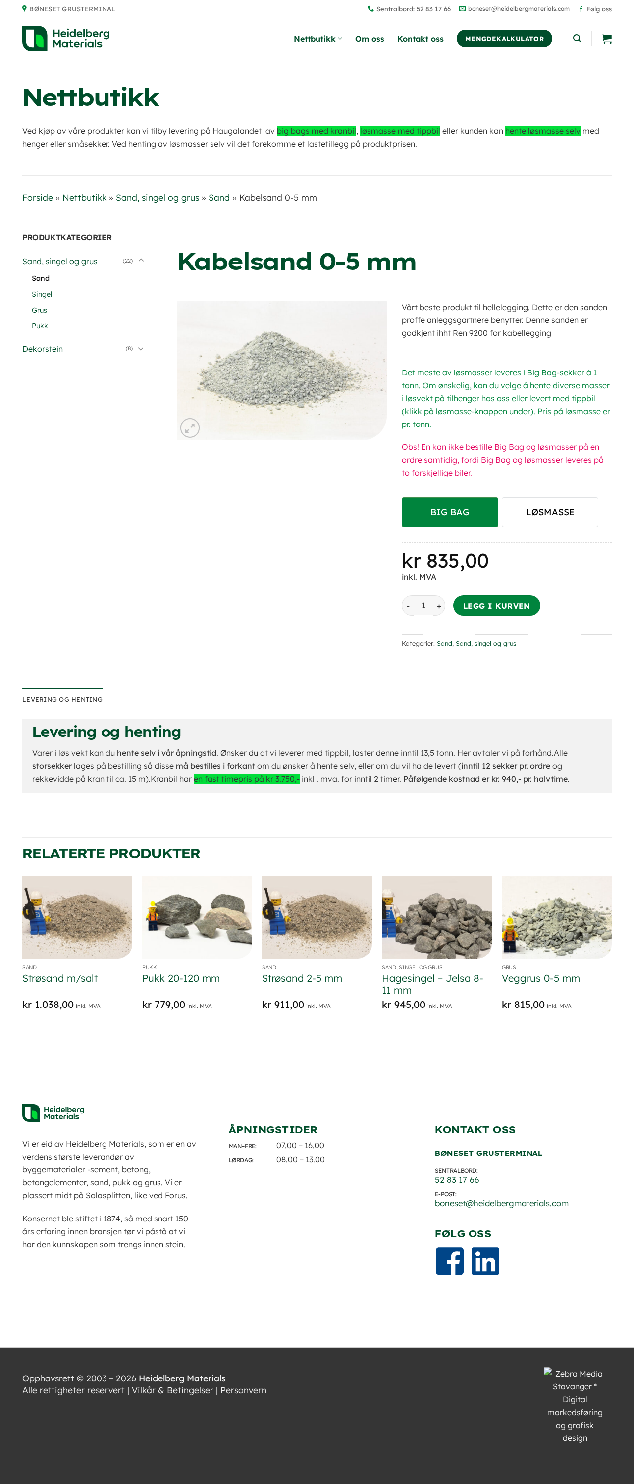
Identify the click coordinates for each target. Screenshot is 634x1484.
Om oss (369, 39)
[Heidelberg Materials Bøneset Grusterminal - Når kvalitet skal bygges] (65, 38)
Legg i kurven (496, 606)
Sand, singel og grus (157, 197)
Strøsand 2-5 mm (302, 978)
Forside (37, 197)
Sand (219, 197)
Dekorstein (42, 349)
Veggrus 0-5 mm (541, 978)
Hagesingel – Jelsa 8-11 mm (432, 984)
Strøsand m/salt (60, 978)
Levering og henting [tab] (62, 699)
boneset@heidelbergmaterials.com (502, 1203)
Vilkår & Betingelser (172, 1389)
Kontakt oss (420, 39)
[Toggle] (141, 260)
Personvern (243, 1389)
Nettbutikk (315, 39)
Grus (39, 310)
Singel (42, 294)
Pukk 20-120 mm (181, 978)
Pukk (40, 325)
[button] (577, 38)
